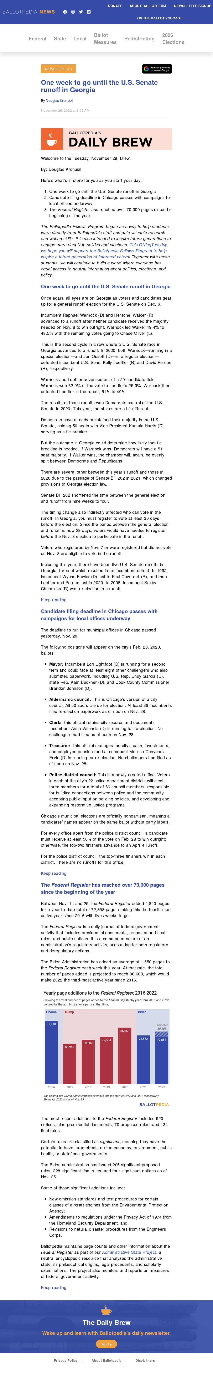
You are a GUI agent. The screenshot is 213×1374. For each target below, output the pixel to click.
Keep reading (54, 599)
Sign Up (106, 1344)
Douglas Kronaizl (59, 100)
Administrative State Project (129, 1252)
